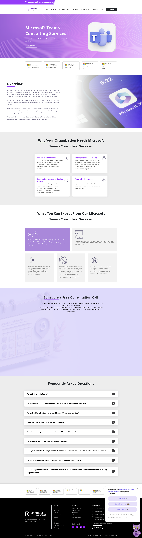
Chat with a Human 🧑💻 (122, 504)
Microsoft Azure (76, 515)
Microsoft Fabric (76, 517)
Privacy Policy (104, 535)
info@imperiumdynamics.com (46, 2)
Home (46, 9)
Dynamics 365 (76, 510)
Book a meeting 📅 (123, 509)
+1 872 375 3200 (31, 2)
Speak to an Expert (100, 514)
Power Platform (76, 508)
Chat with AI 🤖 (123, 498)
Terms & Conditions (93, 535)
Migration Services (59, 525)
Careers (56, 512)
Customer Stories (59, 515)
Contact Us (97, 527)
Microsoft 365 (76, 512)
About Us (56, 510)
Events (56, 517)
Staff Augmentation (59, 528)
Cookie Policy (113, 535)
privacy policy (123, 517)
